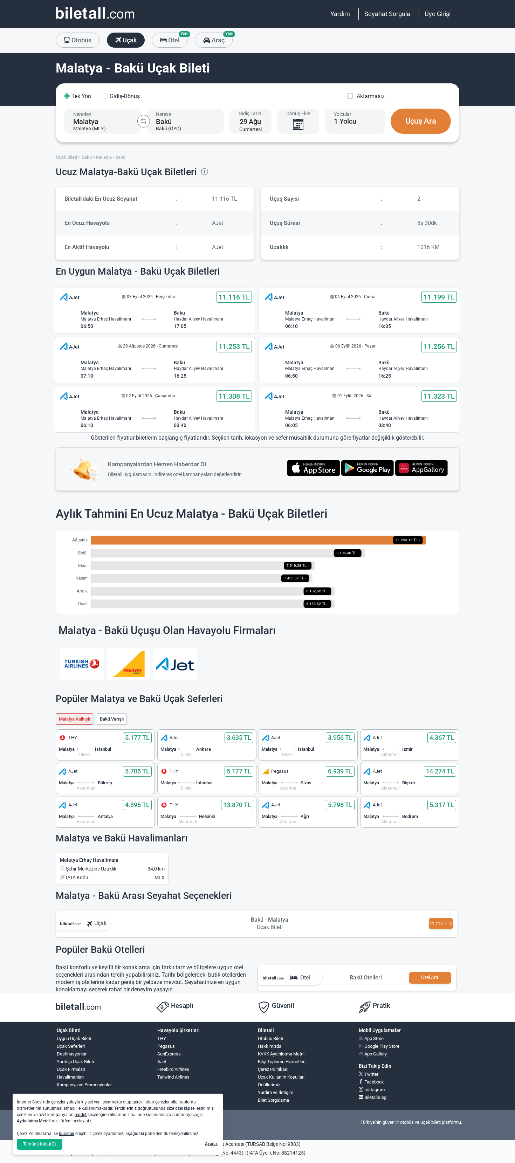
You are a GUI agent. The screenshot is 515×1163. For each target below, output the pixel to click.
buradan (66, 1133)
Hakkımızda (269, 1046)
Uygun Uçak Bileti (74, 1038)
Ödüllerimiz (269, 1084)
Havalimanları (70, 1077)
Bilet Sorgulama (273, 1100)
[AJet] (175, 664)
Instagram (374, 1089)
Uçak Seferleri (71, 1046)
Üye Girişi (438, 14)
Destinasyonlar (72, 1054)
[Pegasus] (128, 664)
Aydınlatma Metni (33, 1121)
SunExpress (169, 1054)
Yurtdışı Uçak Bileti (75, 1061)
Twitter (370, 1074)
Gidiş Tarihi (250, 113)
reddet (81, 1114)
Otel (177, 38)
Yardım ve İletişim (275, 1092)
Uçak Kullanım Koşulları (281, 1077)
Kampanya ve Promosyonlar (84, 1084)
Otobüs (80, 40)
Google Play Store (381, 1046)
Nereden (82, 114)
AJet (161, 1061)
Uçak (129, 40)
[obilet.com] (95, 19)
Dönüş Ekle (298, 113)
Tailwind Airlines (173, 1077)
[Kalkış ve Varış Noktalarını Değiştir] (143, 121)
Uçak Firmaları (71, 1069)
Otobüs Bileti (270, 1038)
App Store (373, 1038)
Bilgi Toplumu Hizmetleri (281, 1061)
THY (161, 1038)
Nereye (163, 114)
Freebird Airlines (173, 1069)
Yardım (340, 14)
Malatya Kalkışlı (74, 719)
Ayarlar (211, 1143)
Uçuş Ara (420, 121)
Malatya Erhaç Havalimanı (89, 860)
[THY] (82, 664)
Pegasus (166, 1046)
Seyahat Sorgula (387, 14)
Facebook (373, 1082)
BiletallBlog (374, 1097)
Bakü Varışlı (112, 719)
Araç (221, 38)
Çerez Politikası (273, 1069)
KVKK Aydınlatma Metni (281, 1054)
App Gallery (375, 1054)
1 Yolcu (345, 121)
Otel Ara (430, 977)
